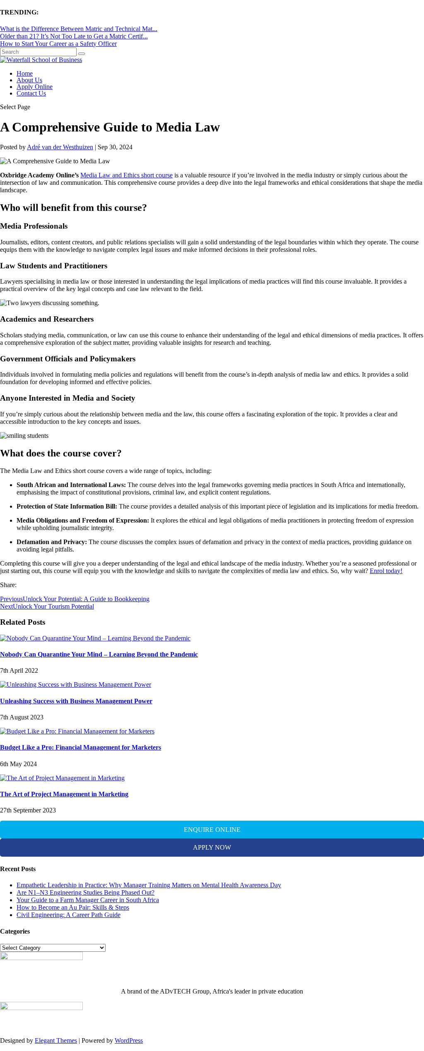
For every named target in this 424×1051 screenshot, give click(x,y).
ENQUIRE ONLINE (212, 829)
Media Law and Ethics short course (126, 175)
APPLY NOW (212, 847)
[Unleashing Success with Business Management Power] (75, 684)
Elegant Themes (56, 1040)
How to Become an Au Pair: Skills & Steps (73, 907)
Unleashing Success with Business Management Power (76, 701)
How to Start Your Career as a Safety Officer (58, 43)
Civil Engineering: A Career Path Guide (68, 914)
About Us (29, 80)
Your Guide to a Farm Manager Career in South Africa (88, 899)
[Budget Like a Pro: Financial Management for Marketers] (77, 731)
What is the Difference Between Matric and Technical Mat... (78, 28)
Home (25, 73)
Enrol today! (386, 570)
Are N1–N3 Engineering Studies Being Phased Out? (85, 892)
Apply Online (35, 86)
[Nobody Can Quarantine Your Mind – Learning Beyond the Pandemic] (95, 638)
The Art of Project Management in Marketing (64, 794)
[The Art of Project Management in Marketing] (62, 777)
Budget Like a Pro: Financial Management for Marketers (80, 747)
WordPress (129, 1040)
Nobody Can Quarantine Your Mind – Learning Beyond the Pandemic (99, 654)
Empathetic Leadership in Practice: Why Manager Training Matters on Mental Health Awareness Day (149, 885)
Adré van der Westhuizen (60, 146)
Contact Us (31, 93)
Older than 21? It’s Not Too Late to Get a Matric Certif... (74, 36)
